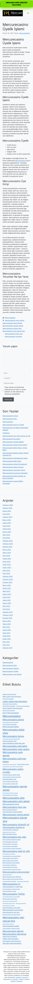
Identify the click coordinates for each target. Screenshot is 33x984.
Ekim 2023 (6, 570)
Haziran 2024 (7, 547)
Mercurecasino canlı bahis (15, 746)
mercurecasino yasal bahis (9, 905)
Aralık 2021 (6, 636)
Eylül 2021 (6, 645)
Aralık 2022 (7, 600)
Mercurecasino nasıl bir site (16, 851)
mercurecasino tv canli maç (13, 887)
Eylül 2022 (6, 609)
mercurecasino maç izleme (10, 844)
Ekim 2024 (6, 535)
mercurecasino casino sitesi (11, 775)
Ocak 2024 (6, 561)
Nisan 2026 (7, 511)
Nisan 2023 (7, 588)
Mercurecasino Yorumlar (13, 336)
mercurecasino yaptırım (20, 903)
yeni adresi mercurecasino (12, 941)
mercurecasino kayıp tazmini (9, 832)
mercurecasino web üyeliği (9, 903)
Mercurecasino (20, 160)
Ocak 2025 (6, 526)
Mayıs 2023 (7, 585)
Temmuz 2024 (8, 544)
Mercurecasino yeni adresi (13, 910)
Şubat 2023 (7, 594)
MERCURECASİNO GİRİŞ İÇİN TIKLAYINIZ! (16, 4)
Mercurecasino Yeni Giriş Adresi (11, 914)
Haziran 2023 (7, 582)
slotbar (21, 979)
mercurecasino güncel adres (12, 812)
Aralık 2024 (7, 529)
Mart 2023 (6, 591)
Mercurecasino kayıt (10, 834)
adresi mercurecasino (9, 694)
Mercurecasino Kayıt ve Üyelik (13, 425)
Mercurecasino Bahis (11, 727)
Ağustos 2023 (8, 576)
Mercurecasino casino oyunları (13, 770)
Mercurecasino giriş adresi (16, 801)
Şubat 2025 (7, 523)
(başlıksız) (6, 433)
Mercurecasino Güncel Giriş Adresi (15, 445)
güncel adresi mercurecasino (13, 708)
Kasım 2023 (7, 567)
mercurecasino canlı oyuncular (9, 764)
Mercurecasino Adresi (10, 416)
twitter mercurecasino (11, 939)
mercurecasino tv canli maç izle (11, 889)
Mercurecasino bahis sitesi (13, 731)
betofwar (18, 977)
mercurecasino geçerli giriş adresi (10, 793)
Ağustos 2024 (8, 541)
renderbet (15, 979)
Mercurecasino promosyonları (16, 872)
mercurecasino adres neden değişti (10, 722)
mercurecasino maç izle (10, 842)
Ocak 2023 (6, 597)
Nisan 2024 (7, 553)
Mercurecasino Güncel (10, 810)
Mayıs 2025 (7, 520)
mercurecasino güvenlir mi (14, 827)
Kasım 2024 (7, 532)
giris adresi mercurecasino (10, 704)
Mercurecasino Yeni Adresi (12, 674)
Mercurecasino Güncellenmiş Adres (15, 458)
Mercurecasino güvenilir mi (16, 824)
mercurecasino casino (23, 764)
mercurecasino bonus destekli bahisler (11, 739)
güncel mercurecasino (9, 710)
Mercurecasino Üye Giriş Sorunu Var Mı (16, 436)
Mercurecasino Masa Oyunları (13, 467)
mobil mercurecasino (10, 936)
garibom (13, 981)
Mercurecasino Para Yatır (14, 334)
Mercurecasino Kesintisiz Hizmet (12, 839)
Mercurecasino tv (11, 884)
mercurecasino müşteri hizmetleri (12, 848)
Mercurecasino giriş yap (14, 807)
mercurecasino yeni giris (11, 912)
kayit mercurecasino (11, 713)
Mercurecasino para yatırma (10, 860)
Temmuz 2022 (8, 615)
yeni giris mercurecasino (12, 943)
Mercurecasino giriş (14, 797)
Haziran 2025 (7, 517)
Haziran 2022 (7, 618)
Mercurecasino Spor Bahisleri (12, 877)
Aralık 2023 (7, 564)
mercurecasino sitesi (7, 874)
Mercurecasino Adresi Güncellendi (15, 464)
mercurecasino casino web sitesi (12, 777)
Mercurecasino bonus (13, 736)
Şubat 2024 (7, 559)
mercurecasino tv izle (9, 891)
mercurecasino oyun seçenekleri (12, 856)
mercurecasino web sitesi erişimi (10, 901)
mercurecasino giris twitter (10, 795)
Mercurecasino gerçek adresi (13, 326)
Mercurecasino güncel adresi (16, 814)
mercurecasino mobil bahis (10, 846)
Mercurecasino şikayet (13, 931)
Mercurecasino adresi (13, 719)
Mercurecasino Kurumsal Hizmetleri (15, 473)
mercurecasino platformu (10, 865)
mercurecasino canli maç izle (14, 743)
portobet (25, 977)
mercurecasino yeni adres (12, 908)
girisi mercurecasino (9, 706)
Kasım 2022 (7, 603)
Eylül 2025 (6, 514)
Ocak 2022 (6, 633)
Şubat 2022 (7, 630)
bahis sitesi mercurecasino (12, 696)
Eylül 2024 (6, 538)
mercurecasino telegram (9, 881)
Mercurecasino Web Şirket (12, 461)
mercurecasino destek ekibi (10, 781)
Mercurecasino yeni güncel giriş (14, 331)
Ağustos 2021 (7, 648)
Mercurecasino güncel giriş (12, 328)
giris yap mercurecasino (22, 706)
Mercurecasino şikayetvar (14, 934)
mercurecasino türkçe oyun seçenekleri (11, 896)
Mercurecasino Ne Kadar (11, 439)
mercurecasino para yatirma (10, 858)
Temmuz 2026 (8, 505)
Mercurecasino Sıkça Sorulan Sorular (13, 879)
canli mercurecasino (8, 698)
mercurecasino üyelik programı (11, 928)
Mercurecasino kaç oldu (14, 837)
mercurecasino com (9, 779)
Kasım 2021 (7, 639)
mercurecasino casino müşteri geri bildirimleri (13, 766)
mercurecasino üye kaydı (8, 924)
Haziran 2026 (7, 508)
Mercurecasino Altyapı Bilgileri (13, 442)
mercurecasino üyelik (11, 926)
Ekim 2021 (6, 642)
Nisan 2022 (7, 624)
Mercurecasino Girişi (11, 804)
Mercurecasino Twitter (10, 671)
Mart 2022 (6, 627)
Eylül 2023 (6, 573)
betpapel (19, 981)
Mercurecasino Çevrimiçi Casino (14, 470)
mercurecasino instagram (10, 830)
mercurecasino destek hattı (10, 783)
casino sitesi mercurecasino (15, 701)
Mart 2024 (6, 556)
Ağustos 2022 (7, 612)
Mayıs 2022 (7, 621)
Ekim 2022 (6, 606)
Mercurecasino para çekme (11, 863)
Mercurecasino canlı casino (14, 320)
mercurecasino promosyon (10, 867)
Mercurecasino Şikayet (11, 668)
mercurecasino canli (9, 741)
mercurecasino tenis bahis (23, 881)
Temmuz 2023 (8, 579)
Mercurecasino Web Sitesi (10, 899)
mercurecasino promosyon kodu (12, 869)
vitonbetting (7, 979)
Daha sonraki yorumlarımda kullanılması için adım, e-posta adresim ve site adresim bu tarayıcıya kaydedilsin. (15, 390)
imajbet (27, 979)
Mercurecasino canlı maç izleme (14, 760)
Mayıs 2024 (7, 550)
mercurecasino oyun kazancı (9, 854)
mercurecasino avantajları (10, 724)
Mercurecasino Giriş (10, 419)
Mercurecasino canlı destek (12, 323)
